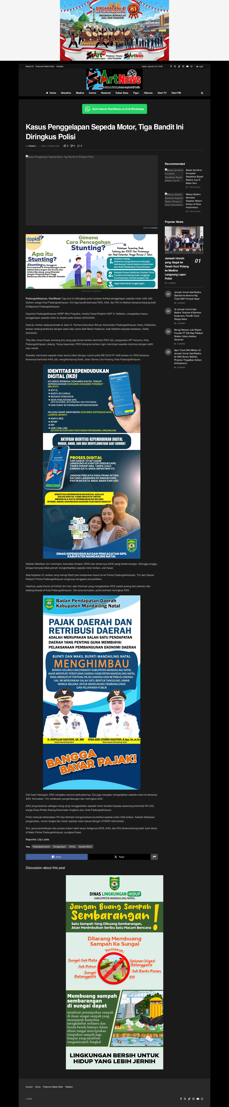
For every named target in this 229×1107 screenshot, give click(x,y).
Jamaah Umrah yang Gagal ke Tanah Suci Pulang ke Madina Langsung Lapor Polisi (177, 268)
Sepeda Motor (85, 846)
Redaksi (59, 66)
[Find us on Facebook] (171, 66)
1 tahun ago (193, 187)
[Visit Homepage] (114, 79)
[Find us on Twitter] (175, 66)
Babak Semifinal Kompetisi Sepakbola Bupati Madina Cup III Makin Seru (194, 176)
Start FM (176, 92)
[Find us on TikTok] (179, 66)
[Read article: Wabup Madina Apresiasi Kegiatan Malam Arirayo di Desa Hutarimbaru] (174, 199)
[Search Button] (202, 93)
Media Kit (30, 66)
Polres (72, 846)
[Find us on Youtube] (187, 66)
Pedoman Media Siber (45, 66)
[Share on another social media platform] (154, 857)
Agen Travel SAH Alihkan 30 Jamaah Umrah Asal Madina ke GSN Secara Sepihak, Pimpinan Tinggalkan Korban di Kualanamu (188, 356)
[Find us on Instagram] (183, 66)
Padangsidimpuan (41, 846)
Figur (136, 92)
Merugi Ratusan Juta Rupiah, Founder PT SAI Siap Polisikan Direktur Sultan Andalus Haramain (188, 334)
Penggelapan (59, 846)
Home (53, 92)
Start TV (162, 92)
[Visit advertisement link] (114, 30)
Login (200, 66)
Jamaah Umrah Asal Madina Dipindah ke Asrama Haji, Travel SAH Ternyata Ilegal (187, 295)
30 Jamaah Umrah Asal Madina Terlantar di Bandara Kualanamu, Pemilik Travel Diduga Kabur (187, 314)
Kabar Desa (122, 92)
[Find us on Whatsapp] (192, 66)
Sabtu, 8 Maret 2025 (50, 145)
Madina (80, 92)
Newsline (66, 92)
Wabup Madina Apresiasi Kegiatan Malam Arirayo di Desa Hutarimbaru (194, 201)
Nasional (106, 92)
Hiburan (148, 92)
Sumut (92, 92)
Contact (29, 1086)
